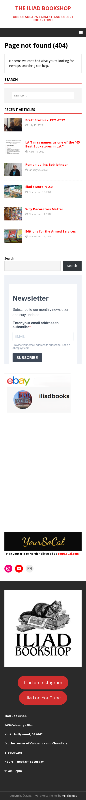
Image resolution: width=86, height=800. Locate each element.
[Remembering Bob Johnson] (13, 173)
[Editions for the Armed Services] (13, 240)
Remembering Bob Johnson (46, 164)
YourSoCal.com (68, 554)
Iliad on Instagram (43, 682)
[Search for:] (43, 95)
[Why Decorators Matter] (13, 218)
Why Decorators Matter (44, 209)
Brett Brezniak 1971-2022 (45, 120)
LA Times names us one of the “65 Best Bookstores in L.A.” (52, 144)
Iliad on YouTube (43, 698)
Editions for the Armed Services (50, 231)
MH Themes (69, 796)
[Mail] (30, 569)
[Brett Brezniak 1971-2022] (13, 129)
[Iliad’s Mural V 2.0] (13, 195)
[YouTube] (19, 569)
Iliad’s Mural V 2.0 (38, 187)
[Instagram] (8, 569)
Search (9, 258)
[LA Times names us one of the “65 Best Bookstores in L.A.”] (13, 151)
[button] (80, 32)
